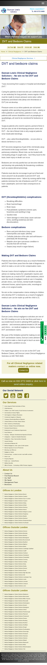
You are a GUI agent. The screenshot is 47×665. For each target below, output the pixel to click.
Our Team (11, 47)
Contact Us (23, 370)
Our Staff (7, 478)
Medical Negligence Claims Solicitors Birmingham (16, 537)
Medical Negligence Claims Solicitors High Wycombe (17, 572)
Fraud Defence (8, 432)
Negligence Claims (9, 452)
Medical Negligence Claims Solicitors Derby (15, 564)
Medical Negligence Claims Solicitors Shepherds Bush (18, 520)
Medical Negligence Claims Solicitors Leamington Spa (17, 577)
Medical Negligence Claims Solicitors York (14, 649)
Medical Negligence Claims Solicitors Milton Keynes (17, 598)
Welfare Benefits (8, 463)
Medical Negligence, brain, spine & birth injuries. (16, 445)
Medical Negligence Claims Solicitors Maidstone (16, 594)
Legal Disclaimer (18, 659)
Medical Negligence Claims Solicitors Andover (15, 531)
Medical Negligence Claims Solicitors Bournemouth (17, 539)
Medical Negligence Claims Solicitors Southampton (17, 629)
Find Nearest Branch (11, 476)
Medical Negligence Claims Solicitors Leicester (16, 581)
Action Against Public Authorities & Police (14, 406)
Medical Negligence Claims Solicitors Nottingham (16, 607)
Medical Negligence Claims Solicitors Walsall (15, 640)
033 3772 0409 (39, 11)
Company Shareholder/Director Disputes (14, 419)
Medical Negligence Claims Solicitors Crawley (15, 561)
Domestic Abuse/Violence (10, 428)
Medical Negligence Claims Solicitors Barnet (15, 494)
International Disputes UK (10, 443)
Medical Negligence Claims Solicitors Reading (15, 620)
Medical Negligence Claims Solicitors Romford (15, 622)
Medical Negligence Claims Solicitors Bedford (15, 535)
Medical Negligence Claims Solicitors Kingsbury (16, 513)
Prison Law (7, 456)
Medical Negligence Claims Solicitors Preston (15, 618)
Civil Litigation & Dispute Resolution (13, 415)
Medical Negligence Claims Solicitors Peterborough (17, 611)
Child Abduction (8, 408)
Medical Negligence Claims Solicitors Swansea (16, 635)
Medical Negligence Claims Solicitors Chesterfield (16, 557)
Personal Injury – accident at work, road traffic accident (18, 454)
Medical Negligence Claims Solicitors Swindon (15, 638)
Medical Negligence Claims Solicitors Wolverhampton (17, 646)
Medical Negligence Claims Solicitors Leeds (15, 579)
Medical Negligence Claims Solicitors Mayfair (15, 516)
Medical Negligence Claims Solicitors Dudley (15, 566)
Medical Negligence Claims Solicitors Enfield (15, 505)
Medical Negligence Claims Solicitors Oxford (15, 609)
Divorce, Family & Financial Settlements (14, 425)
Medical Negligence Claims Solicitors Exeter (15, 570)
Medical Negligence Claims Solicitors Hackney (15, 507)
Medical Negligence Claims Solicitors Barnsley (15, 533)
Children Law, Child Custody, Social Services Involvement (18, 410)
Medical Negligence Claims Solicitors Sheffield (16, 624)
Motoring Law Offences (10, 450)
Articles (27, 47)
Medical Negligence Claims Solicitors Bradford (15, 542)
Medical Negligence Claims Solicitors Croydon (15, 500)
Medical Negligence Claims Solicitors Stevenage (16, 631)
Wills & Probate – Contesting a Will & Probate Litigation (18, 465)
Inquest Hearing (8, 441)
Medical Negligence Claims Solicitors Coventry (16, 559)
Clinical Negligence (14, 51)
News (19, 47)
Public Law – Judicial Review (11, 461)
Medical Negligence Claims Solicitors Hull (14, 574)
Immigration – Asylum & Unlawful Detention (15, 436)
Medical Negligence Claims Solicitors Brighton (15, 544)
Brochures (8, 484)
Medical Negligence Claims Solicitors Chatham (16, 553)
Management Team (11, 482)
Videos (35, 47)
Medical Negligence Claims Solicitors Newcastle (16, 600)
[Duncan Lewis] (6, 396)
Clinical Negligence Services (22, 58)
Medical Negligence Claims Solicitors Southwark (16, 522)
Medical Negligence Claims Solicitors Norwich (15, 605)
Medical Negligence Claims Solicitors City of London (17, 498)
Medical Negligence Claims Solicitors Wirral (15, 644)
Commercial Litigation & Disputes (12, 417)
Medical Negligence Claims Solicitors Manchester (16, 596)
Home (3, 51)
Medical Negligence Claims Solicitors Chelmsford (16, 555)
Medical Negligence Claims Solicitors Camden (15, 496)
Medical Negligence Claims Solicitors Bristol (15, 546)
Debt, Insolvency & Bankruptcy (12, 423)
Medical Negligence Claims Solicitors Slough (15, 627)
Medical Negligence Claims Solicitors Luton (15, 585)
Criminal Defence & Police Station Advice (14, 421)
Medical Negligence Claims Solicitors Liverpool (16, 583)
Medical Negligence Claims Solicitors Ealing (15, 503)
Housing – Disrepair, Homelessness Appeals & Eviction (18, 434)
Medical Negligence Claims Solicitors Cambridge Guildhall (18, 548)
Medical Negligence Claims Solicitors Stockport (16, 633)
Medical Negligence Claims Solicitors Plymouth (16, 614)
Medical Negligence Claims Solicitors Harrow (15, 509)
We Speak (8, 480)
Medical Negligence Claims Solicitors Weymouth (16, 642)
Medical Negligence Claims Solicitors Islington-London (18, 511)
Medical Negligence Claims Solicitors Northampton (17, 603)
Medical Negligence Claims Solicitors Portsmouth (16, 616)
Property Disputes (8, 458)
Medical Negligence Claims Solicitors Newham (15, 518)
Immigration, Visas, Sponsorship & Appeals (15, 439)
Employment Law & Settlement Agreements (15, 430)
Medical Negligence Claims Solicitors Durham (15, 568)
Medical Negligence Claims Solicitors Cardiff (15, 550)
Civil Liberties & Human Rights (12, 412)
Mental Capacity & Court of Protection (14, 447)
